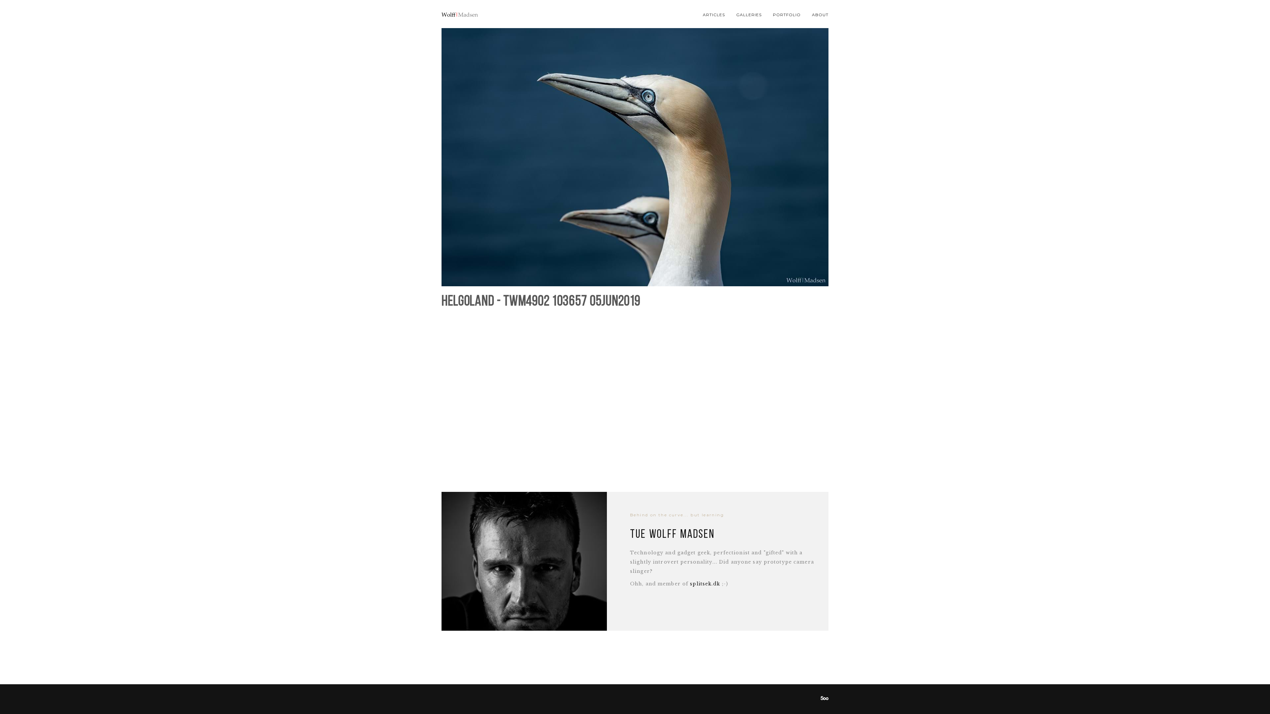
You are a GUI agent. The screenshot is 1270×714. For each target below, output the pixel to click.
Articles (714, 14)
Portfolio (787, 14)
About (820, 14)
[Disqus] (635, 396)
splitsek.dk (705, 584)
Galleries (749, 14)
